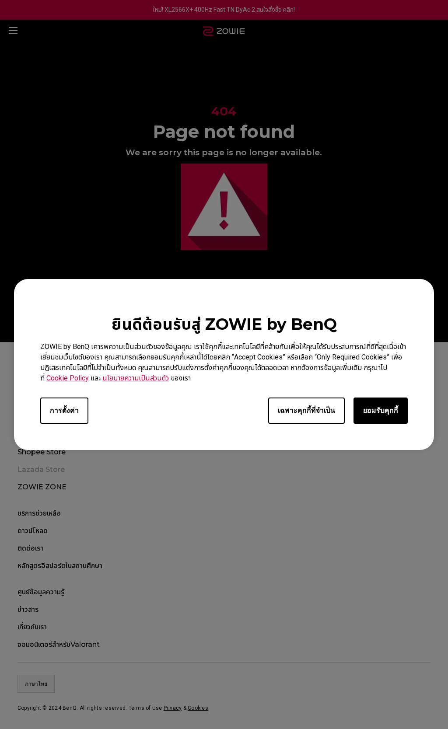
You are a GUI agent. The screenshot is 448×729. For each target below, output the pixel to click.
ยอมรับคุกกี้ (380, 410)
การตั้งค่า (64, 410)
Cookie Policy (67, 378)
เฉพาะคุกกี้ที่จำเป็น (306, 410)
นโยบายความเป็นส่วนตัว (135, 378)
